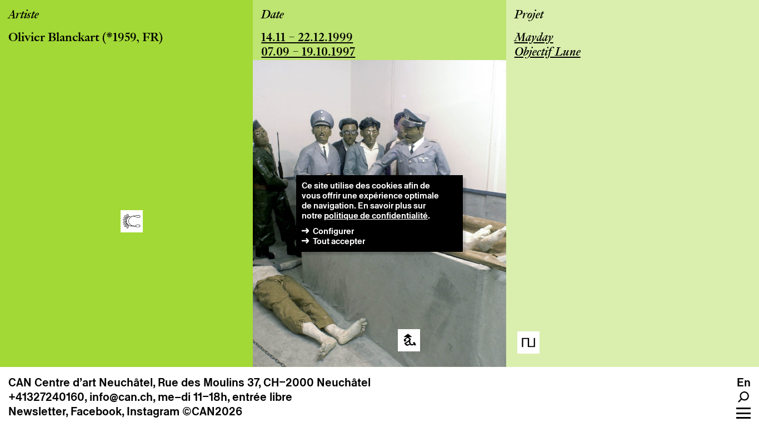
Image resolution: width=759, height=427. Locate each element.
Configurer (333, 231)
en (744, 382)
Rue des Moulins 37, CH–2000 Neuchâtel (264, 382)
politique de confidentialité (376, 215)
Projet (529, 15)
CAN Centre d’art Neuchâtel (80, 382)
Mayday (534, 38)
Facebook (96, 411)
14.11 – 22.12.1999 (307, 38)
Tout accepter (339, 241)
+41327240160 (46, 397)
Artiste (23, 15)
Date (272, 15)
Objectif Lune (548, 52)
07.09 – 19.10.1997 (308, 52)
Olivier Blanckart (53, 38)
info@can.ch (121, 397)
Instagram (153, 411)
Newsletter (37, 411)
